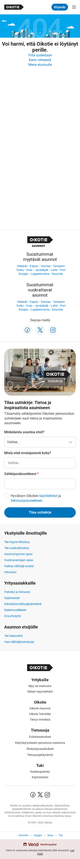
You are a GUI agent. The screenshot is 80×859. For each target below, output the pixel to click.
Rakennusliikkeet (15, 610)
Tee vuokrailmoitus (16, 548)
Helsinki (22, 266)
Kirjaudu (59, 7)
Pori (62, 270)
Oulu (29, 270)
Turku (20, 270)
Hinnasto (10, 572)
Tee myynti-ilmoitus (17, 542)
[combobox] (40, 463)
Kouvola (57, 273)
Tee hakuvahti (13, 636)
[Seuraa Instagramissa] (53, 330)
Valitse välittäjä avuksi (19, 566)
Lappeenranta (40, 273)
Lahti (54, 270)
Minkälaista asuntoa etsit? (24, 432)
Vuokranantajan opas (18, 560)
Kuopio (23, 273)
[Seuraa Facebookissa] (27, 330)
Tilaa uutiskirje (40, 512)
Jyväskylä (41, 270)
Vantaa (46, 266)
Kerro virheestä (40, 60)
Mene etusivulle (40, 65)
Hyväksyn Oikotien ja (36, 498)
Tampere (59, 266)
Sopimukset (12, 598)
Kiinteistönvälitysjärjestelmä (22, 604)
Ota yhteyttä (12, 616)
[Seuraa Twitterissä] (40, 330)
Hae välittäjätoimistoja (19, 642)
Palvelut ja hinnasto (17, 592)
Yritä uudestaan (40, 55)
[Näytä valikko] (74, 7)
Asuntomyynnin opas (18, 554)
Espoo (34, 266)
